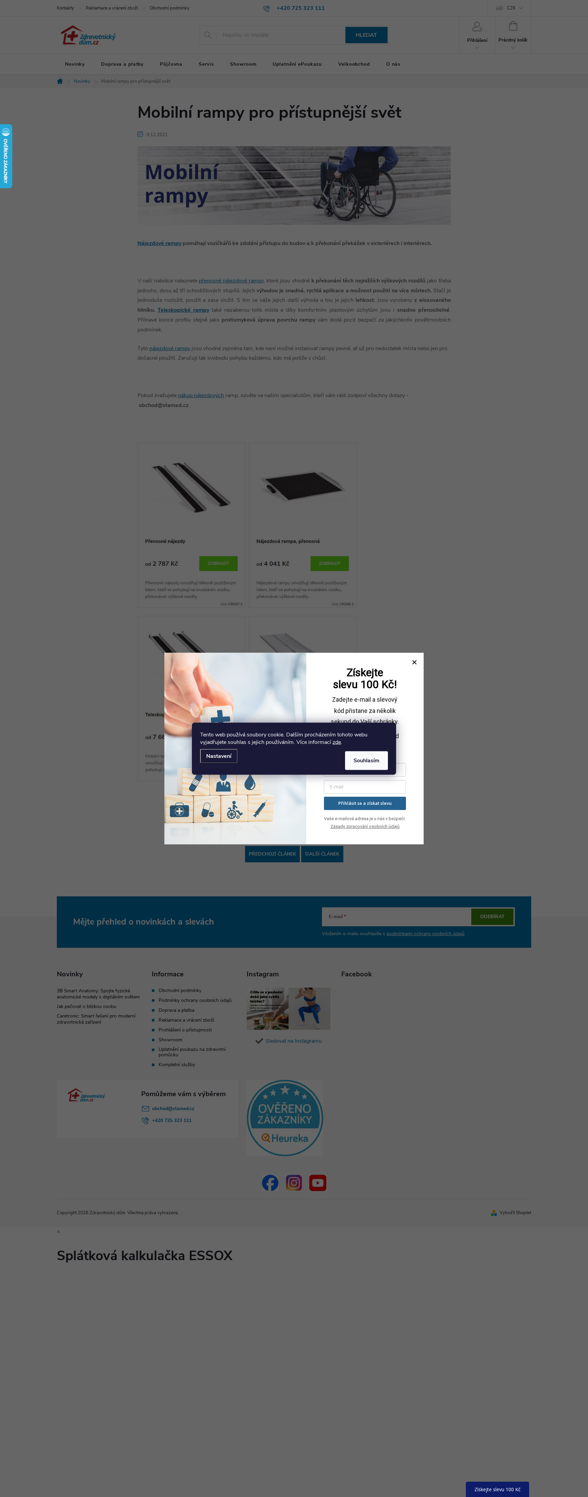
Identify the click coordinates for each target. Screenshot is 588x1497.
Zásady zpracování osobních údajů (364, 826)
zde (336, 742)
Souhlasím (366, 760)
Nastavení (218, 756)
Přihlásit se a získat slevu (365, 803)
